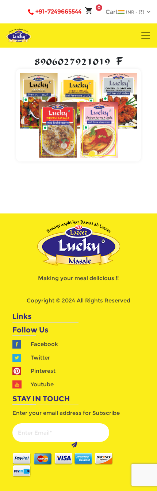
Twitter (40, 357)
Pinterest (43, 370)
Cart (107, 11)
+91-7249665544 (58, 11)
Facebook (44, 344)
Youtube (42, 384)
